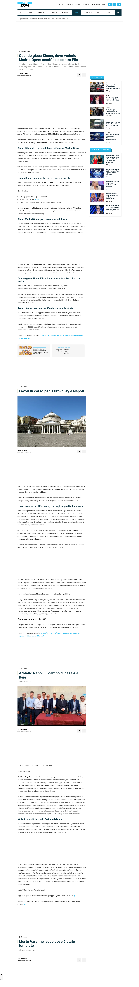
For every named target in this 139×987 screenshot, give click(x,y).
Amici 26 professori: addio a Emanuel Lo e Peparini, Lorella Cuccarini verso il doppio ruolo (112, 159)
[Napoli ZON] (24, 4)
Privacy (1, 978)
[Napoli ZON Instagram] (114, 4)
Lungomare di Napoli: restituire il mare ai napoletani (63, 351)
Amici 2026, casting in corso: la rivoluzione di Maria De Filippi (112, 184)
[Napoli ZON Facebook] (109, 4)
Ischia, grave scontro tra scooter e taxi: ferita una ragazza (113, 123)
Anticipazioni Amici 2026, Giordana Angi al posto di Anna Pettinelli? (112, 171)
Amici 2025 (65, 12)
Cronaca (29, 12)
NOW (37, 199)
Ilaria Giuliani (22, 450)
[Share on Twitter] (79, 75)
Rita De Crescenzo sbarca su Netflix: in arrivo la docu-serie (112, 99)
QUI (25, 904)
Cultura (99, 12)
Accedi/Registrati (99, 4)
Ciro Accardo (22, 729)
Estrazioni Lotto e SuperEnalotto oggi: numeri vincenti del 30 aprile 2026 (40, 351)
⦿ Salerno (70, 4)
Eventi (110, 12)
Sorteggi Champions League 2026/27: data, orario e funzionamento (112, 137)
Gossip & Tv (88, 12)
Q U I (75, 896)
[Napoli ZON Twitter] (119, 4)
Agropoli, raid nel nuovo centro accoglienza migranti (113, 86)
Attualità (41, 12)
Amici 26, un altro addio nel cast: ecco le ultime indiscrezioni (112, 196)
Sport (76, 12)
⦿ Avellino (86, 4)
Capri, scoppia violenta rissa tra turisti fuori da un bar (113, 111)
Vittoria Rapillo (22, 73)
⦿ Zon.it (62, 4)
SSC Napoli (53, 12)
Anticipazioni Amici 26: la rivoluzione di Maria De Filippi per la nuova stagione (112, 208)
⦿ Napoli (78, 4)
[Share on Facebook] (84, 75)
